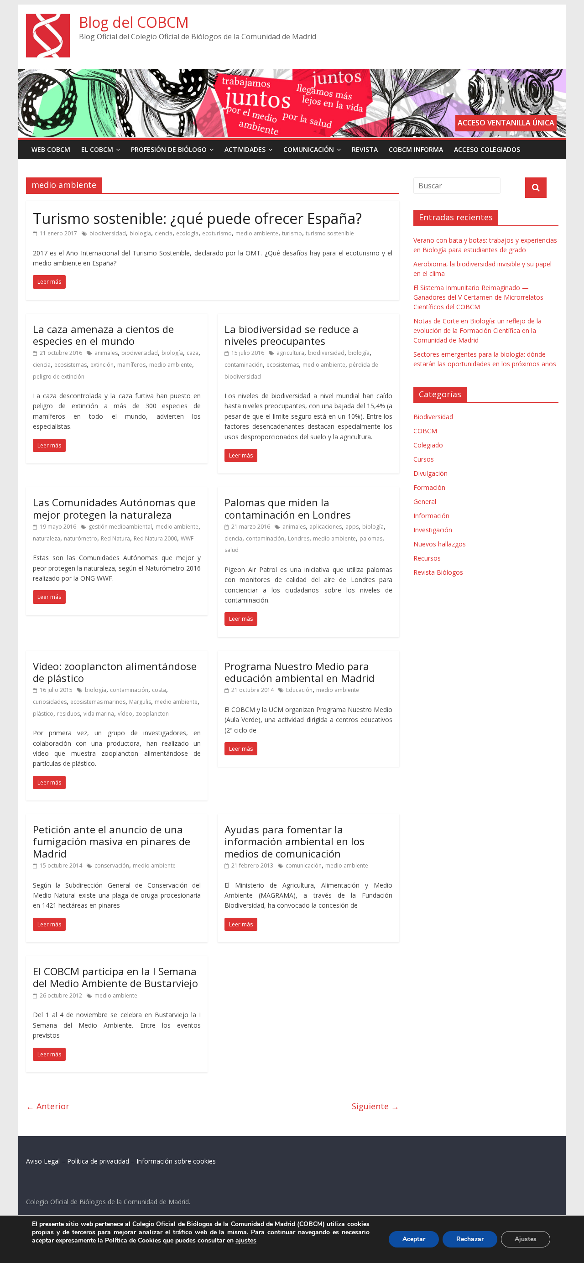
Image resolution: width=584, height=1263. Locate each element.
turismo (292, 233)
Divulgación (430, 473)
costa (159, 690)
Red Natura (115, 538)
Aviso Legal (43, 1161)
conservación (111, 865)
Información (431, 515)
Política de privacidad (98, 1161)
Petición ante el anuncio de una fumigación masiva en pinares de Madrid (111, 841)
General (424, 501)
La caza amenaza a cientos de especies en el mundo (103, 335)
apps (352, 526)
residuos (68, 713)
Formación (429, 487)
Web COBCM (50, 149)
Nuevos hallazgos (439, 544)
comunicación (304, 865)
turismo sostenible (330, 233)
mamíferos (131, 365)
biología (140, 233)
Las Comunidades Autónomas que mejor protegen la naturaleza (114, 508)
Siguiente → (375, 1106)
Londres (298, 538)
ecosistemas (70, 365)
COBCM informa (416, 149)
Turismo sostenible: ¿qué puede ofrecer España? (197, 218)
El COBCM (97, 149)
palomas (371, 538)
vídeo (125, 713)
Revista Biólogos (438, 572)
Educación (299, 690)
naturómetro (80, 538)
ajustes (245, 1241)
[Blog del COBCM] (48, 19)
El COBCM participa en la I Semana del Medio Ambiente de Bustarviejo (115, 977)
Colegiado (428, 445)
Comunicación (308, 149)
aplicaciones (325, 526)
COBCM (425, 430)
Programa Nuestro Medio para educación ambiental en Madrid (299, 672)
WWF (187, 538)
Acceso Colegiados (487, 149)
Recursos (427, 558)
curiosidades (50, 702)
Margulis (140, 702)
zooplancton (152, 713)
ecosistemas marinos (97, 702)
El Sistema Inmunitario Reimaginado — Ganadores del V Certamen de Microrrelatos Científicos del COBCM (478, 297)
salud (231, 550)
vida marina (98, 713)
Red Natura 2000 (155, 538)
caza (192, 353)
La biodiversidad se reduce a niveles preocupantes (291, 335)
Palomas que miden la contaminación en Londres (287, 508)
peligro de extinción (58, 376)
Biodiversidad (433, 416)
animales (106, 353)
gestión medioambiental (120, 526)
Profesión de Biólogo (169, 149)
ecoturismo (217, 233)
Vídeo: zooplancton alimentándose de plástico (115, 672)
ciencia (163, 233)
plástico (43, 713)
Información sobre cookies (176, 1161)
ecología (187, 233)
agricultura (290, 353)
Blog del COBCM (134, 22)
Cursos (423, 459)
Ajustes (526, 1239)
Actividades (245, 149)
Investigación (432, 529)
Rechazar (470, 1239)
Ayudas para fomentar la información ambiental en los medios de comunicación (294, 841)
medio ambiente (256, 233)
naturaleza (46, 538)
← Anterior (47, 1106)
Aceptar (413, 1239)
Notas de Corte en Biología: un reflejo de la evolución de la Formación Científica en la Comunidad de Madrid (477, 330)
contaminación (243, 365)
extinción (102, 365)
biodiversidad (107, 233)
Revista (365, 149)
